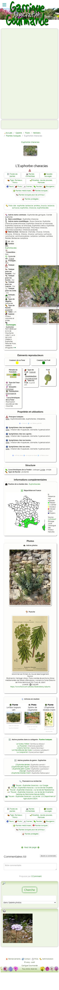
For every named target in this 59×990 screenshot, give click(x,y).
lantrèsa (37, 206)
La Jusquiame (22, 752)
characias (32, 208)
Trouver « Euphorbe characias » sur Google (32, 785)
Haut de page (30, 847)
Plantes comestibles (30, 175)
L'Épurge (22, 771)
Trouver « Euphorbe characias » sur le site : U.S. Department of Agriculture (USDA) (31, 797)
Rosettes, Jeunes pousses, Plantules (42, 181)
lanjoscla (50, 206)
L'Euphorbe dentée (23, 765)
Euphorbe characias (30, 142)
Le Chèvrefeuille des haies (22, 750)
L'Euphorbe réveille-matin (21, 773)
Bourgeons (50, 186)
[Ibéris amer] (18, 928)
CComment (36, 876)
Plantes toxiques (41, 191)
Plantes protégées (32, 199)
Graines (29, 186)
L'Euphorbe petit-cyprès (21, 769)
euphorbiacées (43, 208)
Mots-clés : (13, 206)
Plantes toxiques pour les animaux (32, 195)
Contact (27, 959)
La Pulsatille (22, 746)
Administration (47, 959)
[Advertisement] (13, 73)
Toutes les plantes (14, 175)
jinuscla (44, 206)
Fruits (20, 186)
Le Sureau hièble (22, 744)
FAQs (36, 959)
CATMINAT (52, 519)
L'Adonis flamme (23, 748)
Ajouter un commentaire (48, 856)
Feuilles (39, 186)
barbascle (29, 206)
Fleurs (11, 186)
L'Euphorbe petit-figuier (20, 767)
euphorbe (21, 206)
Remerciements (14, 959)
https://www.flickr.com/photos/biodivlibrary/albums (30, 687)
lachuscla (15, 208)
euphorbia (24, 208)
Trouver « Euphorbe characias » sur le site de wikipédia (32, 788)
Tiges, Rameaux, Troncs (16, 181)
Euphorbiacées (11, 248)
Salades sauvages (48, 175)
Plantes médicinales (23, 191)
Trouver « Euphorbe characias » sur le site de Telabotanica (32, 790)
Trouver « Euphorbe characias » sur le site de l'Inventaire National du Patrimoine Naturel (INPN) (32, 793)
